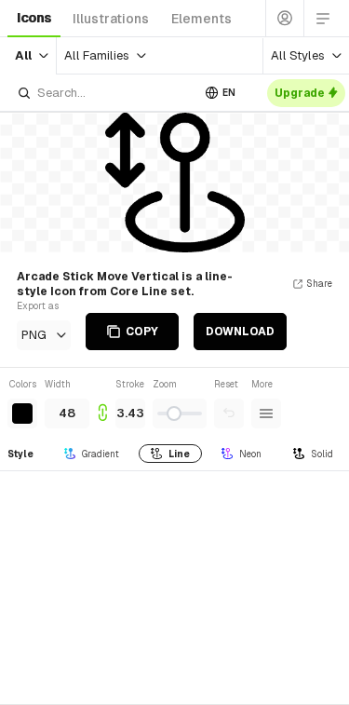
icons (34, 17)
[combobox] (103, 93)
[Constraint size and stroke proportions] (102, 403)
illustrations (111, 18)
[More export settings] (266, 413)
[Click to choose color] (22, 413)
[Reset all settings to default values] (229, 413)
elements (201, 18)
